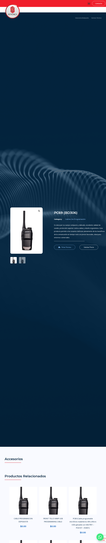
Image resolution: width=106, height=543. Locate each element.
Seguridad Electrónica (81, 10)
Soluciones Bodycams (82, 18)
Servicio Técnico (96, 18)
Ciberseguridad (38, 10)
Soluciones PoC (96, 10)
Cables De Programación (75, 219)
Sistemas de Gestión (52, 10)
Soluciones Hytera (66, 10)
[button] (89, 3)
